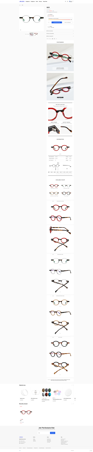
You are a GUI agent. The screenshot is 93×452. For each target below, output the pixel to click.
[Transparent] (48, 16)
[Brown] (51, 16)
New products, (56, 380)
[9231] (26, 417)
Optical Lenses (22, 398)
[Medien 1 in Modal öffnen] (31, 19)
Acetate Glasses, (53, 379)
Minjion (73, 450)
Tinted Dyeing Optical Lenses (57, 399)
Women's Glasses (64, 380)
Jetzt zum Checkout (68, 22)
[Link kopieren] (56, 38)
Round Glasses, (60, 380)
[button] (65, 1)
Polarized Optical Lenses (45, 399)
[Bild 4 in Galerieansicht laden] (36, 34)
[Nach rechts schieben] (73, 385)
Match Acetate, (68, 379)
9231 (20, 420)
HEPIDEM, (65, 379)
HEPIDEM (51, 26)
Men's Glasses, (53, 380)
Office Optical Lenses (34, 398)
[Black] (53, 16)
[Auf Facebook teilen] (49, 38)
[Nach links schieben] (71, 385)
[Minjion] (21, 437)
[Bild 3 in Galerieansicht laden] (31, 34)
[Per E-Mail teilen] (54, 38)
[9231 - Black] (22, 419)
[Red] (49, 16)
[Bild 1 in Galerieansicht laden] (27, 34)
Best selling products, (57, 379)
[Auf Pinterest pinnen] (52, 38)
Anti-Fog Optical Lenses (67, 398)
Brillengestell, (62, 379)
